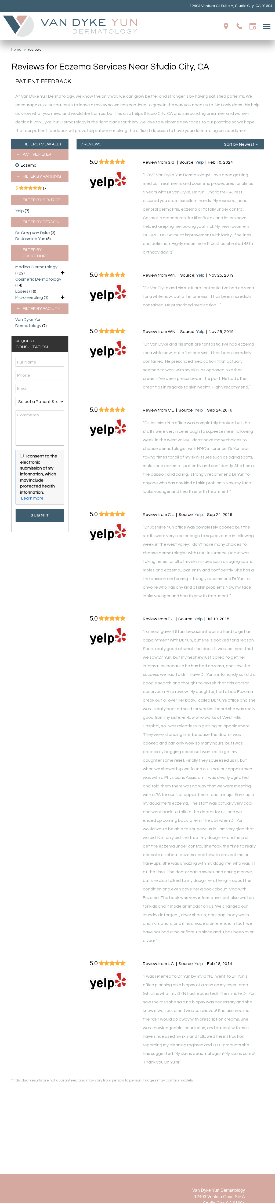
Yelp (19, 211)
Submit (40, 515)
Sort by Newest (239, 144)
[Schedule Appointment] (252, 26)
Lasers (21, 291)
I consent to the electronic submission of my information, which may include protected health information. (38, 474)
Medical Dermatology (36, 267)
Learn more (32, 498)
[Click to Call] (239, 26)
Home (16, 50)
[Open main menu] (267, 26)
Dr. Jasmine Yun (30, 239)
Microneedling (29, 297)
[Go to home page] (70, 26)
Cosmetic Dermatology (38, 279)
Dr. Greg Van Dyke (32, 233)
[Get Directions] (226, 26)
